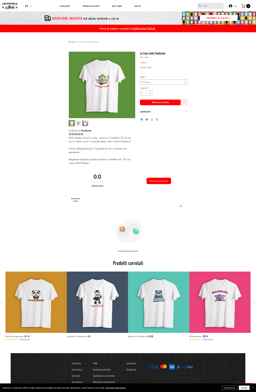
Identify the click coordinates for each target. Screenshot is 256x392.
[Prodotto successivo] (254, 302)
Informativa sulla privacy (115, 387)
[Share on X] (157, 119)
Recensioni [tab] (75, 198)
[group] (128, 306)
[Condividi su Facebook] (141, 119)
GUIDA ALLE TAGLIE (143, 28)
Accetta (244, 387)
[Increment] (150, 93)
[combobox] (163, 82)
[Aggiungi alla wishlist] (184, 102)
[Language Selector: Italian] (28, 6)
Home (72, 42)
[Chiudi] (252, 388)
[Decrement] (142, 93)
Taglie (143, 77)
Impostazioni (229, 387)
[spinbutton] (146, 93)
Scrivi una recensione (159, 181)
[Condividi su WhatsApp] (151, 119)
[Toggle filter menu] (181, 206)
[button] (246, 6)
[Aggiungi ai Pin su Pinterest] (146, 119)
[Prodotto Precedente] (1, 302)
